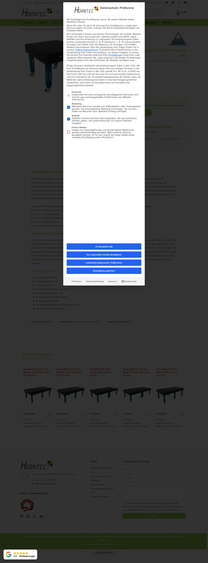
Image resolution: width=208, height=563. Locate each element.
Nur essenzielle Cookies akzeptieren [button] (103, 254)
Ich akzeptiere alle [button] (104, 246)
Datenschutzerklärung (86, 49)
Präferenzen (76, 281)
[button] (20, 554)
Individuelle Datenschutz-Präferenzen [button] (104, 262)
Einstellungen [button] (115, 55)
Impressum (112, 281)
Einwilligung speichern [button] (104, 271)
